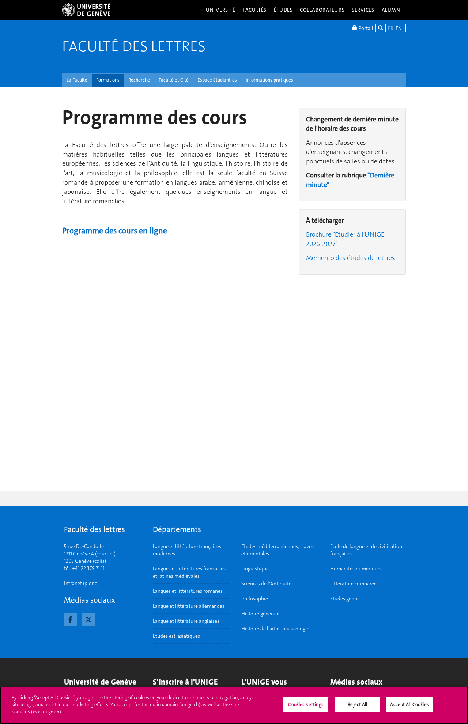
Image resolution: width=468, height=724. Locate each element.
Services (363, 10)
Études (283, 10)
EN (399, 28)
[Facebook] (70, 619)
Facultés (254, 10)
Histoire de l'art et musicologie (275, 628)
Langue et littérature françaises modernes (187, 550)
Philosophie (254, 598)
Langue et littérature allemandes (188, 606)
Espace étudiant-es (217, 80)
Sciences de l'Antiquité (266, 583)
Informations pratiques (269, 80)
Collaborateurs (322, 10)
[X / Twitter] (88, 619)
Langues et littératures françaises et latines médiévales (189, 572)
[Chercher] (380, 28)
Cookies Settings (306, 704)
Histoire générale (260, 613)
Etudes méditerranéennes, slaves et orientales (277, 550)
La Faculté (77, 80)
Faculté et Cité (174, 80)
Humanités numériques (356, 568)
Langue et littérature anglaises (186, 621)
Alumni (392, 10)
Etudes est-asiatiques (176, 636)
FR (390, 28)
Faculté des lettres (133, 46)
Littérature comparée (353, 583)
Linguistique (255, 568)
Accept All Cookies (409, 704)
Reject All (357, 704)
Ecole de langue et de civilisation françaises (366, 550)
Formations (108, 80)
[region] (234, 705)
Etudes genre (344, 598)
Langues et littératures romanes (188, 591)
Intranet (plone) (81, 583)
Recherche (139, 80)
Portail (365, 28)
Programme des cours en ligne (114, 230)
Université (220, 10)
